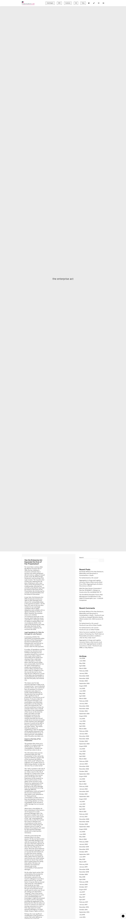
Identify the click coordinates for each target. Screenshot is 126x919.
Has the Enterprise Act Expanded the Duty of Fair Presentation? (33, 562)
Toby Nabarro (89, 647)
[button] (103, 3)
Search (81, 557)
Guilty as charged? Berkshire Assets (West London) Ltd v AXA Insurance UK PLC (91, 619)
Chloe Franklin (97, 625)
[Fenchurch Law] (28, 3)
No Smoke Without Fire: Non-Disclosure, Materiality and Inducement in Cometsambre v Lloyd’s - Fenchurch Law (91, 613)
